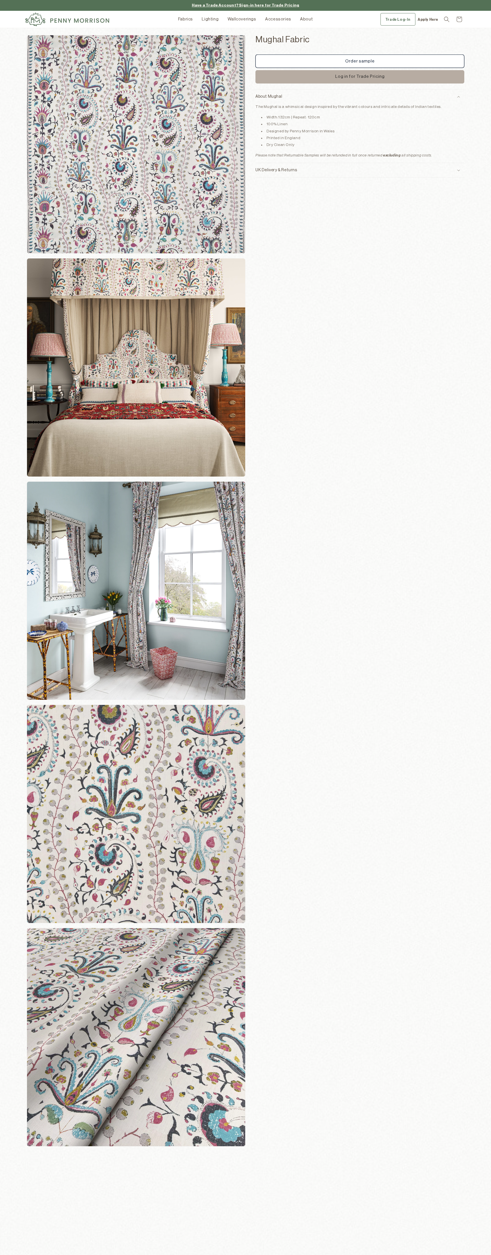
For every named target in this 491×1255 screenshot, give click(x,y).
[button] (446, 19)
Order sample (360, 61)
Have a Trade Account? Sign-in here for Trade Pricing (245, 5)
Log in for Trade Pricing (360, 76)
